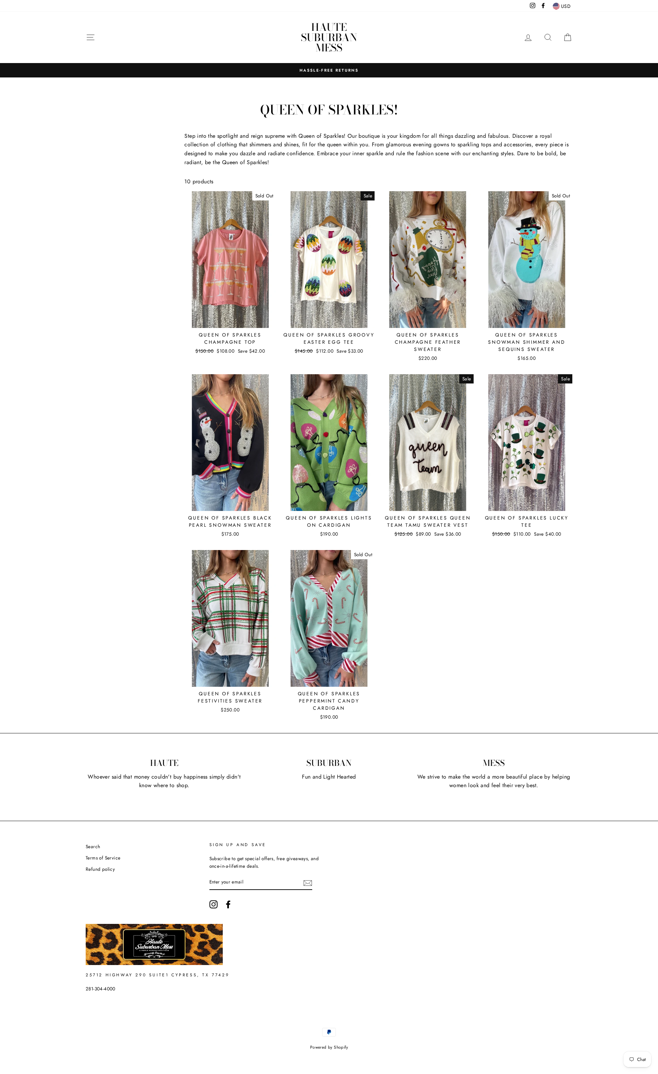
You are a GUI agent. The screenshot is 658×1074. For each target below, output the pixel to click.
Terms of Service (103, 857)
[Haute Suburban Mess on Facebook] (228, 904)
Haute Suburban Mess (329, 37)
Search (93, 846)
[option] (329, 70)
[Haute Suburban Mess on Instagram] (213, 904)
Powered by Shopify (329, 1047)
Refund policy (100, 869)
